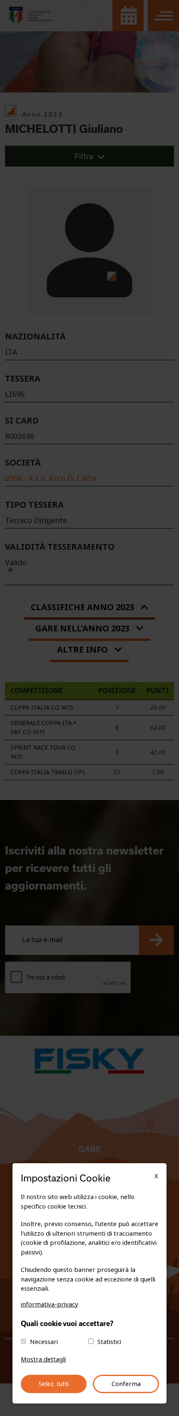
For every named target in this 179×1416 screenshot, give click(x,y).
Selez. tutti (54, 1384)
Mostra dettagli (43, 1359)
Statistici (109, 1341)
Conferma (126, 1384)
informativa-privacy (49, 1304)
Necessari (44, 1341)
